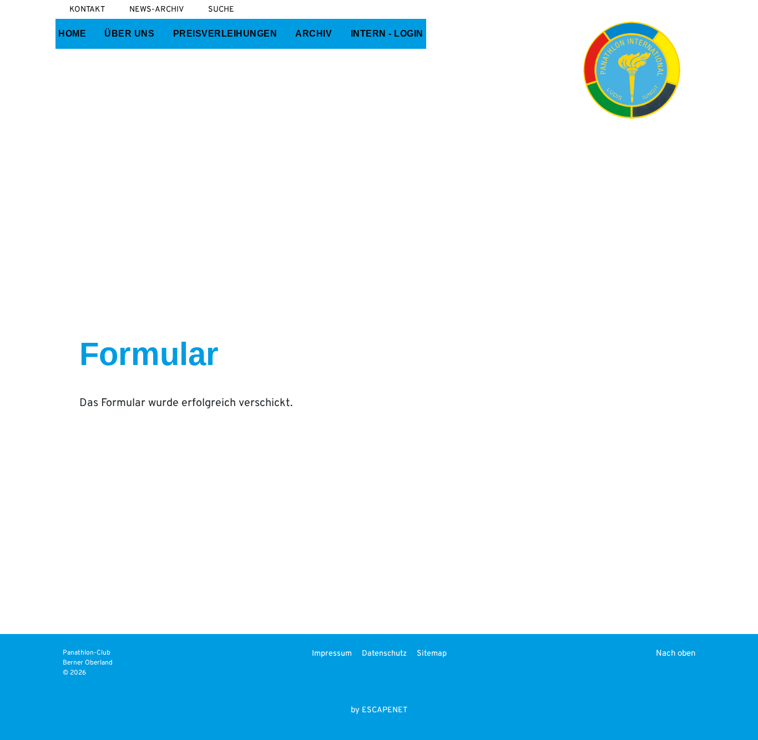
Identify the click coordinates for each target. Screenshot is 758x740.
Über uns (129, 33)
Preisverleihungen (225, 33)
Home (72, 33)
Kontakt (87, 9)
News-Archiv (156, 9)
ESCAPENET (384, 710)
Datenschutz (384, 653)
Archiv (313, 33)
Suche (221, 9)
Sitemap (432, 653)
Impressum (332, 653)
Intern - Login (387, 33)
